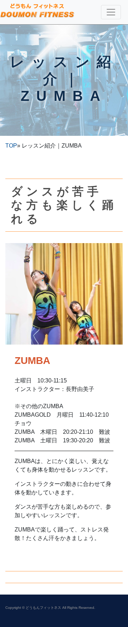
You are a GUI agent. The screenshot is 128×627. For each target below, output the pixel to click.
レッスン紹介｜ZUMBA (64, 79)
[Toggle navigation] (111, 12)
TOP (11, 146)
